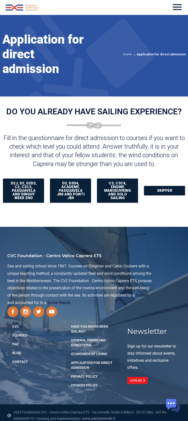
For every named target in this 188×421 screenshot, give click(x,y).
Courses (19, 335)
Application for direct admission (92, 365)
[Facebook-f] (12, 311)
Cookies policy (84, 385)
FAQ (15, 344)
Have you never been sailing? (89, 329)
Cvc (15, 326)
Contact (20, 362)
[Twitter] (38, 311)
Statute (142, 295)
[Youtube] (51, 311)
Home (127, 54)
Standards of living (89, 354)
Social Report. (59, 302)
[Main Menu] (177, 7)
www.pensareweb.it (98, 418)
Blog (16, 353)
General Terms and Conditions (88, 342)
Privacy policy (84, 376)
